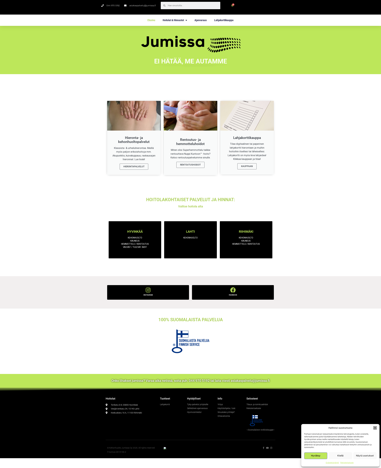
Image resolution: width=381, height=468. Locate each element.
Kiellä (340, 455)
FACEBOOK (233, 295)
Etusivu (151, 20)
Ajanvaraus (201, 20)
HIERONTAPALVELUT (134, 166)
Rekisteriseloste (347, 462)
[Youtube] (267, 448)
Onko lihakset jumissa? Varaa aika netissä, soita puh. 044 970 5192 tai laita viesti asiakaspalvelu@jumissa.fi (190, 381)
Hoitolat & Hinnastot (173, 20)
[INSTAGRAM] (148, 290)
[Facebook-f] (263, 448)
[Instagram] (271, 448)
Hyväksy (315, 455)
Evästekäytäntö (332, 462)
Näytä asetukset (365, 455)
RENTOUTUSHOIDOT (190, 164)
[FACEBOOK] (233, 290)
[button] (375, 427)
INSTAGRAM (148, 295)
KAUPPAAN (247, 166)
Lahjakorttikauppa (224, 20)
